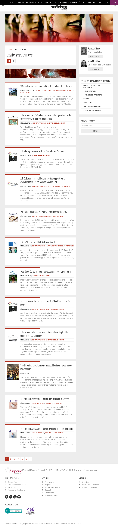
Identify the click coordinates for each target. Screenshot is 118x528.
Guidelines (85, 482)
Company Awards (51, 495)
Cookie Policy (13, 482)
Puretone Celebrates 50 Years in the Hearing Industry (43, 212)
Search (96, 131)
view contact (95, 56)
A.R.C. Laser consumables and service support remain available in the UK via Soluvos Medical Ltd (43, 180)
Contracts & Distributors (41, 186)
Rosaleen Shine (94, 48)
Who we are (49, 482)
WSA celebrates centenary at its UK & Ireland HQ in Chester (46, 86)
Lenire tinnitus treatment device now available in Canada (44, 399)
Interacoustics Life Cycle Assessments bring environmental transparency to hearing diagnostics (45, 116)
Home (11, 49)
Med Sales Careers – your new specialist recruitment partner (46, 271)
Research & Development (56, 123)
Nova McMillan (94, 61)
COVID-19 (86, 99)
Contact (48, 490)
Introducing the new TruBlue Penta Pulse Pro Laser (42, 151)
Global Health (88, 103)
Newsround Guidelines (90, 485)
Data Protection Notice (17, 485)
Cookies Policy (102, 2)
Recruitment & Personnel (57, 90)
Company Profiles (40, 90)
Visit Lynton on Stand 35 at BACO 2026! (37, 241)
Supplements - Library (90, 487)
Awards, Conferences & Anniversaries (60, 246)
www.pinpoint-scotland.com (86, 470)
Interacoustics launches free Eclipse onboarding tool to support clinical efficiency (44, 333)
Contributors (49, 493)
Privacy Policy (13, 487)
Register (48, 485)
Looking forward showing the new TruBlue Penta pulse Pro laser (45, 303)
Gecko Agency (75, 524)
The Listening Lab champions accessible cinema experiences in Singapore (46, 367)
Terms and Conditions (16, 490)
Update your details (52, 487)
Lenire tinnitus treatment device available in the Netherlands (46, 428)
